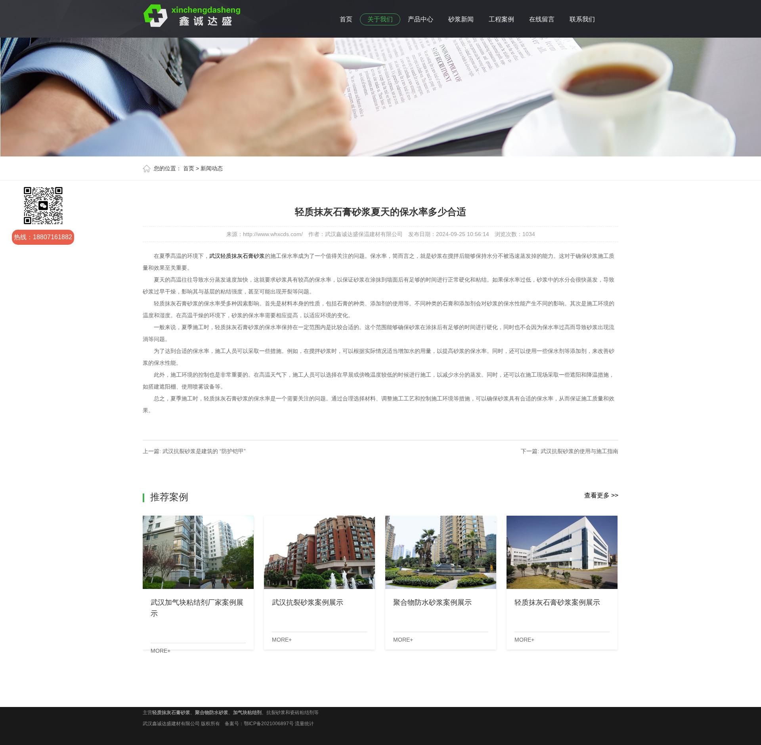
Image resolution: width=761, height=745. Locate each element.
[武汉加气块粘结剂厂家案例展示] (198, 552)
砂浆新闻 (461, 19)
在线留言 (541, 19)
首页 (346, 19)
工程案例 (501, 19)
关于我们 (380, 19)
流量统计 (304, 723)
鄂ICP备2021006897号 (269, 723)
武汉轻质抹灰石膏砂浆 (237, 256)
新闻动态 (212, 168)
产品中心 (420, 19)
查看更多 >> (601, 495)
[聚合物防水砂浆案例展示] (440, 552)
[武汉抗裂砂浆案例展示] (319, 552)
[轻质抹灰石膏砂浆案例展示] (562, 552)
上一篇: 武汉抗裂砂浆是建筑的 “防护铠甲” (194, 451)
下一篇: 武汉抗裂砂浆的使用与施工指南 (569, 451)
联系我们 (582, 19)
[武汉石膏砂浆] (192, 14)
